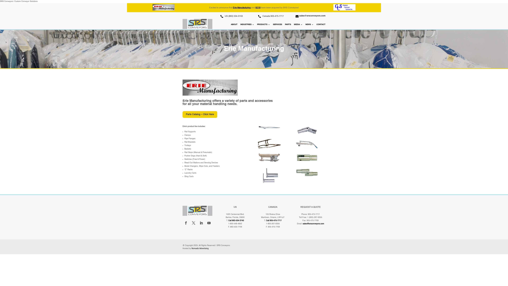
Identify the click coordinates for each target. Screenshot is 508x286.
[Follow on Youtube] (209, 223)
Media (297, 24)
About (234, 24)
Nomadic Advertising (200, 248)
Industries (245, 24)
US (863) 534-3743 (234, 16)
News (308, 24)
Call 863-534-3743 (236, 221)
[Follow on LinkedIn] (201, 223)
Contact (320, 24)
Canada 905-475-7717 (273, 16)
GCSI (257, 8)
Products (262, 24)
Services (277, 24)
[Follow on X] (193, 223)
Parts (288, 24)
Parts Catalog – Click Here (200, 114)
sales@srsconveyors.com (313, 224)
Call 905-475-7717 (274, 221)
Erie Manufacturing (242, 8)
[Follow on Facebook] (186, 223)
